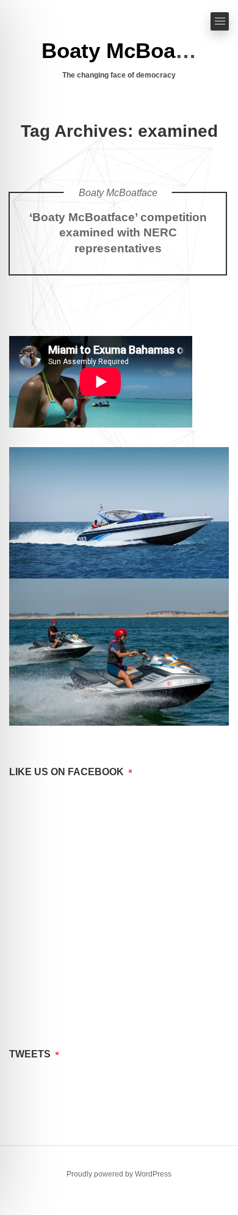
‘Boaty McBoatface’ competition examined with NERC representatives (118, 232)
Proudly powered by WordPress (119, 1174)
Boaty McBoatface (133, 50)
